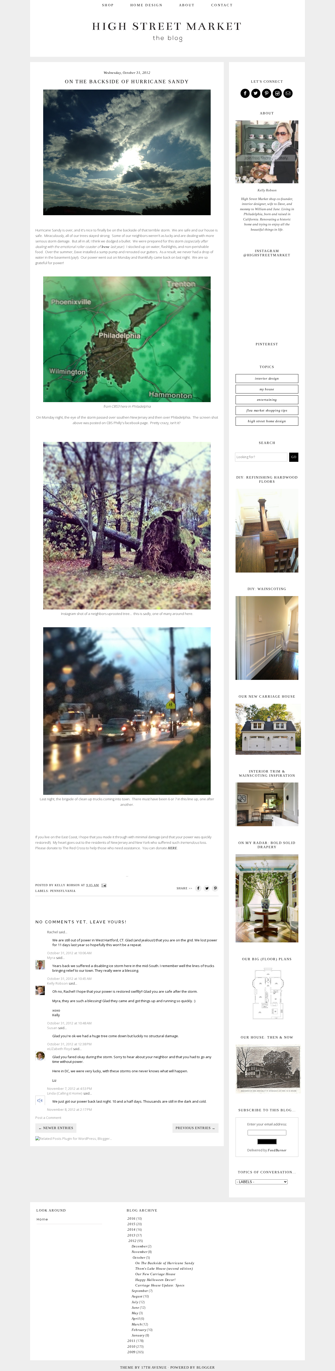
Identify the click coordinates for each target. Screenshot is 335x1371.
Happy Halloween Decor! (155, 1280)
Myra (51, 957)
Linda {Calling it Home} (64, 1093)
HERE (172, 848)
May (135, 1313)
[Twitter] (256, 94)
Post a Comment (48, 1117)
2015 (131, 1224)
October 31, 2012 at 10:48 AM (69, 1023)
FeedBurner (277, 1150)
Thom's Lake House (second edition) (164, 1268)
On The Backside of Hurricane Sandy (164, 1263)
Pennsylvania (63, 890)
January (138, 1335)
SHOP (108, 5)
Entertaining (267, 400)
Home (42, 1219)
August (137, 1296)
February (139, 1330)
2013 (131, 1235)
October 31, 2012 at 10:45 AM (69, 978)
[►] (131, 1246)
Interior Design (267, 378)
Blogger (206, 1367)
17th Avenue (154, 1367)
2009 (131, 1352)
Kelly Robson (57, 983)
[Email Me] (288, 94)
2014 (131, 1229)
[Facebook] (245, 94)
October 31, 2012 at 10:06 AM (69, 953)
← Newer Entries (55, 1128)
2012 (133, 1241)
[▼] (128, 1241)
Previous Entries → (195, 1128)
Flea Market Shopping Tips (267, 410)
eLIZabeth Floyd (59, 1048)
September (140, 1291)
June (135, 1307)
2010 (131, 1346)
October (139, 1257)
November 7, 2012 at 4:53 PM (69, 1088)
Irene (105, 247)
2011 (131, 1341)
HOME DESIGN (146, 5)
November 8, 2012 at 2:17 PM (69, 1109)
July (135, 1302)
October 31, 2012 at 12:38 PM (69, 1044)
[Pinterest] (267, 94)
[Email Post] (103, 885)
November (140, 1252)
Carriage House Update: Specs (160, 1285)
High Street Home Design (267, 421)
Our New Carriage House (155, 1274)
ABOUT (187, 5)
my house (267, 389)
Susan (52, 1027)
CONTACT (222, 5)
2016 (131, 1218)
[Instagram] (278, 94)
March (137, 1324)
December (139, 1246)
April (136, 1318)
